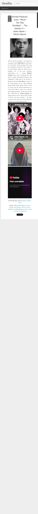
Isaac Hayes (17, 207)
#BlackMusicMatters (20, 205)
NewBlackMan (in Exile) (21, 209)
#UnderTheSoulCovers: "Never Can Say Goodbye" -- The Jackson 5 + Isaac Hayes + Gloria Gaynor (20, 25)
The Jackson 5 (22, 211)
